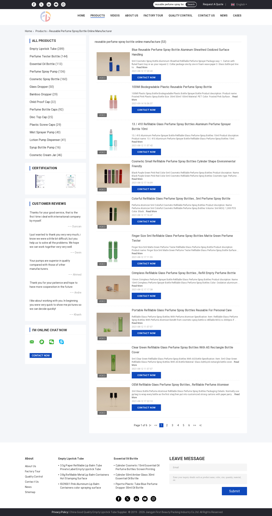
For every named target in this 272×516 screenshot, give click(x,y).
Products (97, 15)
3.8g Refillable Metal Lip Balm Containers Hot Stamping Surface (84, 476)
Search (191, 4)
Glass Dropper (39, 86)
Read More (142, 67)
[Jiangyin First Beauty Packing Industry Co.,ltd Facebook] (34, 4)
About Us (131, 15)
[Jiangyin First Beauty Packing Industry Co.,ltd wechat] (53, 341)
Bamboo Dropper (41, 94)
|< (150, 425)
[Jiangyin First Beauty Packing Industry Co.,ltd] (45, 16)
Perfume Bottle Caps (44, 109)
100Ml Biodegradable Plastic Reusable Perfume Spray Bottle (172, 87)
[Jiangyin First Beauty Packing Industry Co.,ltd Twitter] (41, 4)
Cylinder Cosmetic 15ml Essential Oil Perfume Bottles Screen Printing (138, 467)
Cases (237, 15)
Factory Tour (153, 15)
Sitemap (30, 492)
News (223, 15)
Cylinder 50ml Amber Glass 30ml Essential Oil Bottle (135, 476)
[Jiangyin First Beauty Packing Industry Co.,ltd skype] (63, 341)
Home (81, 15)
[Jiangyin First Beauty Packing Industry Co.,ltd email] (34, 341)
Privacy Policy (60, 512)
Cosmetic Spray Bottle (45, 79)
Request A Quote (213, 4)
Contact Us (206, 15)
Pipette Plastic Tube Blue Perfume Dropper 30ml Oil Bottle (136, 485)
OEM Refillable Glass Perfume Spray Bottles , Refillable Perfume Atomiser (180, 384)
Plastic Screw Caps (42, 124)
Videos (115, 15)
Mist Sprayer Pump (42, 132)
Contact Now (146, 77)
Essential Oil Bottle (42, 64)
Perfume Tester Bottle (45, 56)
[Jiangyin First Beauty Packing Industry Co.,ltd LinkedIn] (49, 4)
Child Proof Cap (40, 102)
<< (155, 425)
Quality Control (180, 15)
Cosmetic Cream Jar (43, 155)
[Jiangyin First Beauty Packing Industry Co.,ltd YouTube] (56, 4)
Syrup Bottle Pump (42, 147)
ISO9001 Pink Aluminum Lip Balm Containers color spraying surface (80, 485)
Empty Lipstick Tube (43, 49)
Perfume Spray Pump (44, 71)
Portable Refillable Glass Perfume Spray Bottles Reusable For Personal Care (182, 310)
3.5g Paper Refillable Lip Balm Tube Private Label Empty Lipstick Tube (81, 467)
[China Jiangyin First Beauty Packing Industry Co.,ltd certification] (40, 181)
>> (194, 425)
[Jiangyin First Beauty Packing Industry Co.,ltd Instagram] (63, 4)
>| (200, 425)
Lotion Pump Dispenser (45, 140)
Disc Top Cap (38, 117)
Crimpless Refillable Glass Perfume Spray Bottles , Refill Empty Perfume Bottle (184, 273)
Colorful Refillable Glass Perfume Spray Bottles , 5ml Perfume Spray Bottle (181, 198)
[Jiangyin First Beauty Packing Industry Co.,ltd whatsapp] (44, 341)
